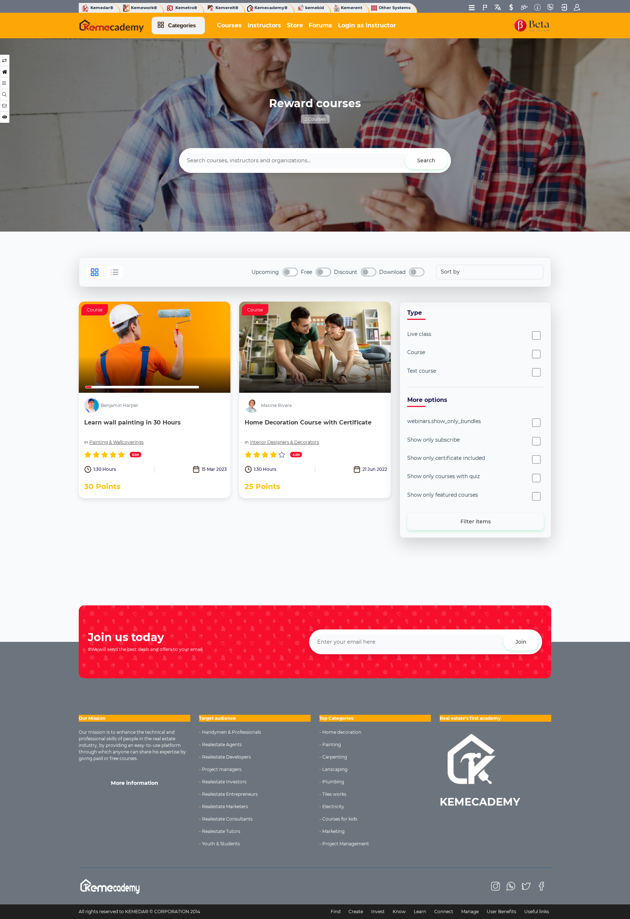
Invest (378, 911)
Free (306, 272)
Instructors (264, 25)
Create (356, 911)
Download (392, 272)
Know (399, 911)
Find (336, 911)
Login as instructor (367, 25)
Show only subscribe (433, 440)
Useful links (536, 911)
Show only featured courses (442, 495)
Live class (419, 334)
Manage (470, 911)
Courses (229, 25)
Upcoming (265, 272)
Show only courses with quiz (443, 476)
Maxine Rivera (276, 405)
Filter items (475, 521)
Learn (420, 911)
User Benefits (501, 911)
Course (416, 352)
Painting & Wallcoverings (116, 442)
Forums (320, 25)
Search (426, 160)
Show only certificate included (446, 458)
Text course (421, 371)
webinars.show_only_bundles (444, 421)
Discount (345, 272)
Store (295, 25)
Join (521, 642)
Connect (443, 911)
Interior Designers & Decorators (284, 442)
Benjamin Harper (119, 405)
